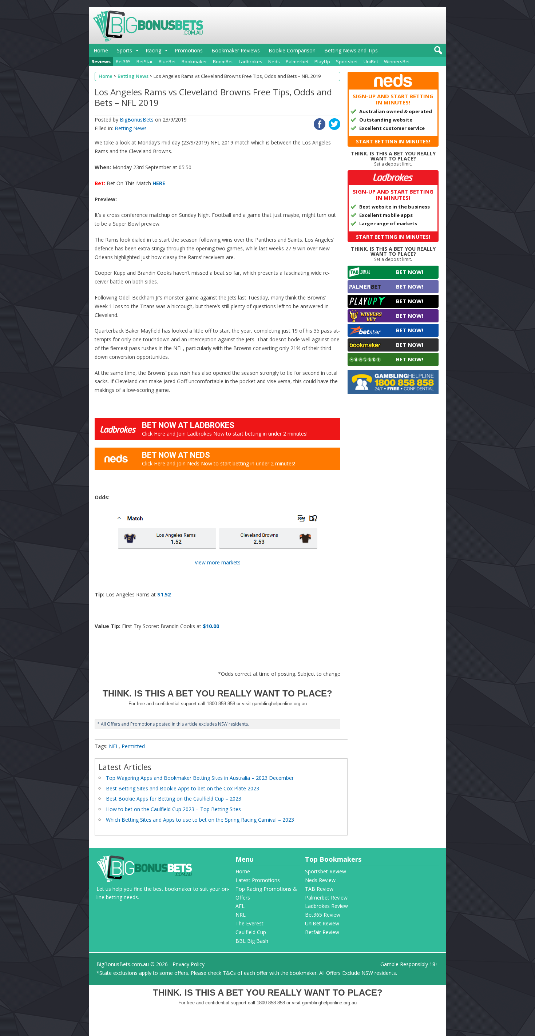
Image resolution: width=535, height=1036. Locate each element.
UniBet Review (322, 923)
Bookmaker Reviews (235, 50)
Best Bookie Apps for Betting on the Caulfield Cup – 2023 (173, 798)
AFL (240, 905)
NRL (240, 914)
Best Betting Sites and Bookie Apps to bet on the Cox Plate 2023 (182, 788)
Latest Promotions (257, 880)
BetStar (144, 61)
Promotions (189, 50)
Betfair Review (322, 932)
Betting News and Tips (351, 50)
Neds (274, 61)
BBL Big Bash (251, 940)
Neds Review (320, 880)
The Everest (249, 923)
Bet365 (123, 61)
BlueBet (167, 61)
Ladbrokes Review (326, 905)
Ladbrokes (250, 61)
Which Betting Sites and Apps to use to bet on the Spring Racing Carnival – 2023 (200, 819)
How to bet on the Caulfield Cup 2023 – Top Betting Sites (173, 809)
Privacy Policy (189, 964)
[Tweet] (334, 127)
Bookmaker (194, 61)
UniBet (371, 61)
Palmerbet (297, 61)
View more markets (218, 562)
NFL (114, 746)
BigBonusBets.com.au (122, 964)
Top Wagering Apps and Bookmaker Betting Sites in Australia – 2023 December (200, 777)
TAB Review (319, 888)
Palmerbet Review (326, 897)
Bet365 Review (322, 914)
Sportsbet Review (325, 871)
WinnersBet (397, 61)
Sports (124, 50)
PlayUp (322, 61)
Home (101, 50)
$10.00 (211, 626)
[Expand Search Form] (437, 52)
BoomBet (223, 61)
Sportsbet (347, 61)
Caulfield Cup (250, 932)
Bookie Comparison (292, 50)
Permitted (133, 746)
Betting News (131, 128)
